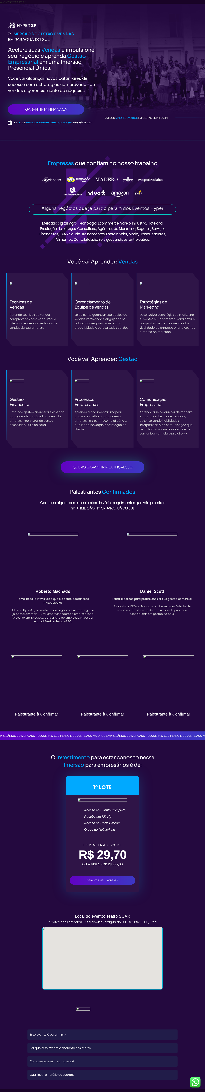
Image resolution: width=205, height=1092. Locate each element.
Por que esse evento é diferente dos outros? (61, 1048)
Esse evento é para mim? (48, 1035)
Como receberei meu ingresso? (52, 1061)
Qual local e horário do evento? (52, 1075)
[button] (102, 1034)
